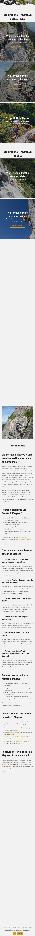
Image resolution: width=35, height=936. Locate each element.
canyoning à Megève (12, 732)
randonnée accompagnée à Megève (17, 728)
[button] (32, 4)
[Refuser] (33, 930)
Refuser (20, 933)
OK (14, 933)
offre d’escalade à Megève (23, 539)
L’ (14, 737)
